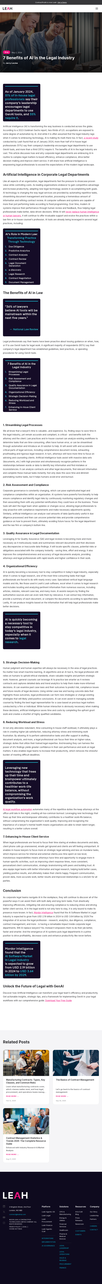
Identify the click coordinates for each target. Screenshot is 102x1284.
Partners (93, 1219)
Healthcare (63, 1230)
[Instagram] (4, 1223)
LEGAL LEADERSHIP (64, 1247)
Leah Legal (46, 1215)
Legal (24, 1227)
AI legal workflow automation (17, 809)
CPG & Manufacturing (65, 1213)
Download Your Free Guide (58, 1000)
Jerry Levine (12, 63)
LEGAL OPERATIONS (64, 1253)
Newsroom (79, 1224)
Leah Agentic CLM (47, 1230)
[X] (4, 1212)
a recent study (91, 138)
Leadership (94, 1215)
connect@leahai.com (17, 1214)
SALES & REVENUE (62, 1259)
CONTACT (94, 1230)
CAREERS (93, 1226)
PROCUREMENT (65, 1264)
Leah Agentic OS (48, 1212)
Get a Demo (62, 2)
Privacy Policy (14, 1227)
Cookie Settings (15, 1229)
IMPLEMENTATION (48, 1242)
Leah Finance (47, 1225)
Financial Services (62, 1225)
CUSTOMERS (80, 1231)
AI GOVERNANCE (48, 1246)
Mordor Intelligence (43, 912)
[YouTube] (4, 1217)
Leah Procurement (47, 1220)
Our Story (93, 1212)
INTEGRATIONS (47, 1238)
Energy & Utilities (62, 1219)
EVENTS (78, 1235)
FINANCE (62, 1268)
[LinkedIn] (4, 1206)
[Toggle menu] (96, 8)
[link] (51, 2)
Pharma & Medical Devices (63, 1236)
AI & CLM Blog (78, 1213)
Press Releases (78, 1219)
